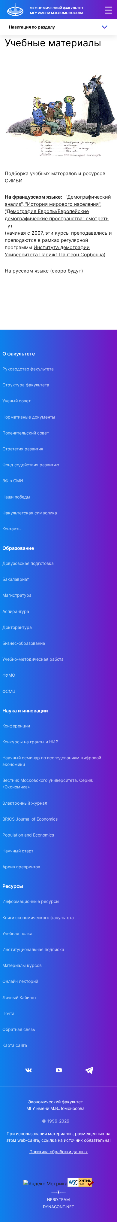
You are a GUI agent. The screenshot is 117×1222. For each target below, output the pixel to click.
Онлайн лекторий (20, 981)
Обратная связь (18, 1029)
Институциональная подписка (33, 949)
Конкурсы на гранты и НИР (30, 741)
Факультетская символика (29, 512)
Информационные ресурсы (30, 901)
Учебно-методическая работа (33, 659)
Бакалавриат (15, 579)
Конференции (16, 725)
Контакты (12, 528)
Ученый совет (16, 400)
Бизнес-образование (23, 643)
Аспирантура (15, 611)
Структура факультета (25, 384)
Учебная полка (17, 933)
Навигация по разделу (32, 26)
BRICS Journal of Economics (30, 818)
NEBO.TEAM (58, 1199)
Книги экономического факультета (38, 917)
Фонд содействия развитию (30, 464)
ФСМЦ (9, 691)
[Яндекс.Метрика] (45, 1183)
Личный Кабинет (19, 997)
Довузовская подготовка (28, 563)
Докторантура (17, 627)
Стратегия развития (22, 448)
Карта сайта (14, 1045)
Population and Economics (28, 834)
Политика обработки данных (58, 1151)
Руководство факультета (28, 368)
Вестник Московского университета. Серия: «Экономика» (47, 783)
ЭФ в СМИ (12, 480)
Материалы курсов (22, 965)
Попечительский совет (25, 432)
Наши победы (16, 496)
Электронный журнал (24, 803)
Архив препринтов (21, 866)
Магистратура (17, 595)
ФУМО (8, 675)
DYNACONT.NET (58, 1207)
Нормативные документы (28, 416)
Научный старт (17, 850)
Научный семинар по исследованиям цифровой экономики (51, 761)
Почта (8, 1013)
